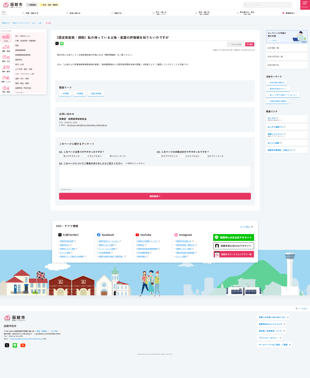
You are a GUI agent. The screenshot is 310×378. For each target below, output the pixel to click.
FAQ (33, 23)
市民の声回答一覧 (275, 56)
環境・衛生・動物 (22, 83)
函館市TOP (5, 23)
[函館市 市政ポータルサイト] (13, 5)
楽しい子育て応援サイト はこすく (283, 95)
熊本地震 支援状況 (277, 82)
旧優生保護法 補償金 (278, 101)
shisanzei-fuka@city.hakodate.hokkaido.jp (87, 125)
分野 (40, 23)
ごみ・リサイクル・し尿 (24, 74)
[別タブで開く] (57, 44)
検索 (251, 44)
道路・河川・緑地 (22, 78)
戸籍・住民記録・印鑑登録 (25, 40)
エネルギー (19, 92)
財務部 (66, 93)
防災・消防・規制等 (50, 5)
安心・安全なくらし (23, 36)
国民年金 (18, 59)
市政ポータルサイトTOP (21, 23)
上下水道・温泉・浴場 (23, 69)
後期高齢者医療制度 (23, 55)
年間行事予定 (273, 65)
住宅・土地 (19, 64)
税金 (17, 45)
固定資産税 (96, 93)
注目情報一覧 (273, 48)
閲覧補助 (33, 5)
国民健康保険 (20, 50)
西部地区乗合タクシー (279, 88)
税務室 (80, 93)
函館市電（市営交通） (23, 88)
